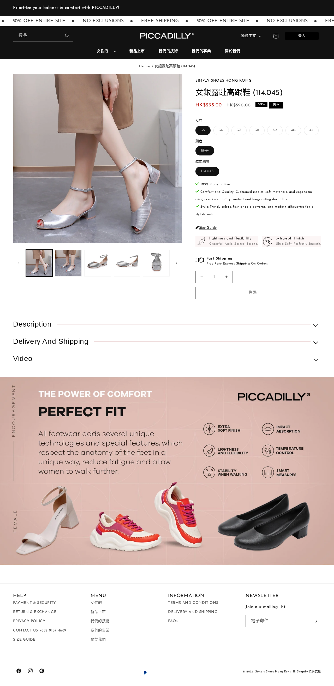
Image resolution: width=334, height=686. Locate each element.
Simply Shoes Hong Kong (273, 671)
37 (241, 131)
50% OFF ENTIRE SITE (213, 21)
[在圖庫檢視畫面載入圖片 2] (68, 263)
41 (313, 131)
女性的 (102, 51)
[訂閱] (315, 621)
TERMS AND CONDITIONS (193, 603)
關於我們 (98, 640)
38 (259, 131)
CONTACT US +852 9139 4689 (40, 631)
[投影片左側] (19, 263)
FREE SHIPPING (151, 21)
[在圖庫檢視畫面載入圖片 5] (156, 263)
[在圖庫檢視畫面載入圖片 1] (39, 263)
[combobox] (43, 36)
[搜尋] (67, 35)
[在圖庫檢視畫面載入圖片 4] (127, 263)
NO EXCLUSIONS (94, 21)
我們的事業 (100, 631)
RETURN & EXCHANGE (34, 612)
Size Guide (208, 228)
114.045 (209, 172)
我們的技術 (100, 621)
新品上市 (98, 612)
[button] (104, 51)
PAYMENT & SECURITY (34, 603)
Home (144, 66)
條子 (206, 151)
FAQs (173, 621)
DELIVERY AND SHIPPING (193, 612)
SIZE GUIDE (24, 640)
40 (295, 131)
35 (205, 131)
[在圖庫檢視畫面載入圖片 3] (97, 263)
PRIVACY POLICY (29, 621)
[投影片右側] (176, 263)
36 (223, 131)
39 (277, 131)
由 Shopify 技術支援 (307, 671)
